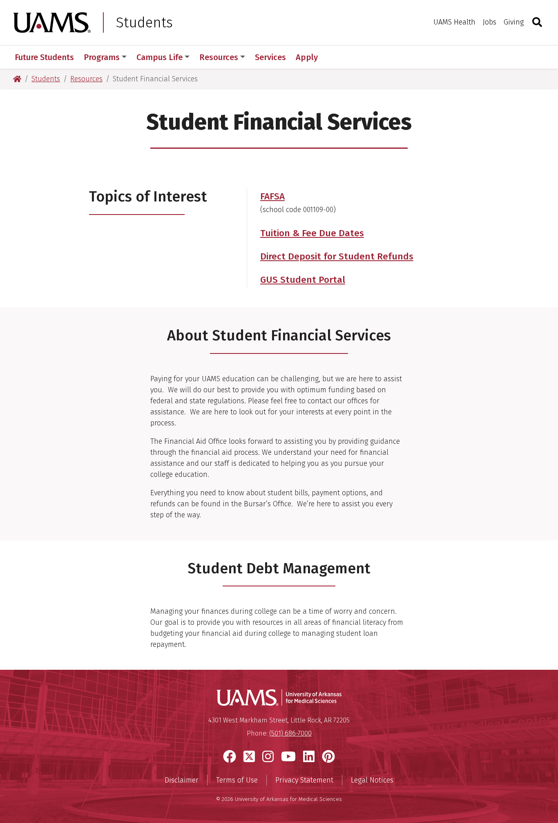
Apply (307, 57)
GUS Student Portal (302, 279)
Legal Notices (372, 780)
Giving (514, 22)
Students (144, 22)
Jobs (489, 22)
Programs (102, 57)
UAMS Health (454, 22)
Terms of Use (237, 780)
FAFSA (272, 196)
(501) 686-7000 (290, 733)
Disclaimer (182, 780)
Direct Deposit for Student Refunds (336, 256)
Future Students (44, 57)
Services (270, 57)
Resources (218, 57)
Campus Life (159, 57)
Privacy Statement (304, 780)
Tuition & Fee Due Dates (312, 233)
